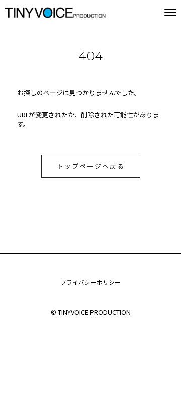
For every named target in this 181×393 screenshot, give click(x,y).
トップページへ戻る (91, 166)
